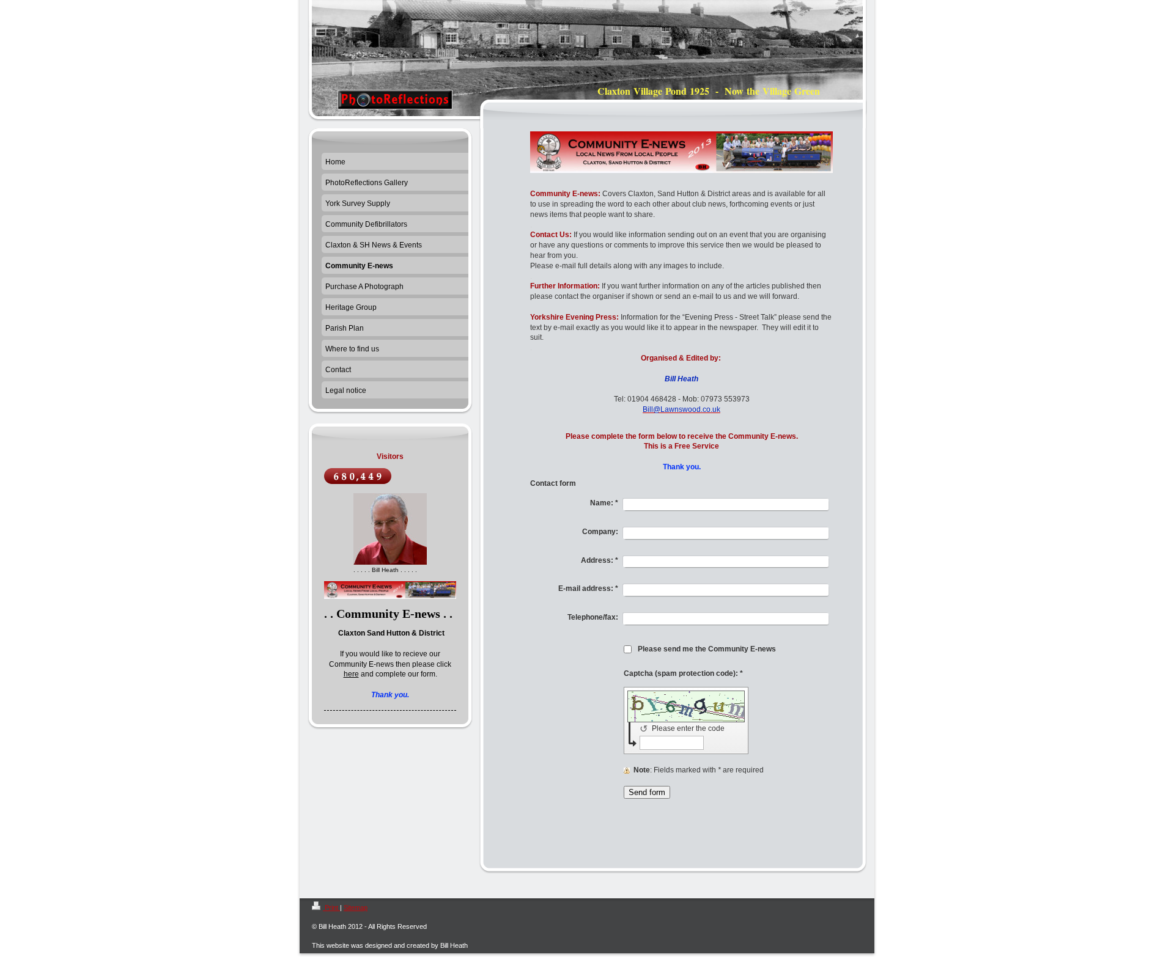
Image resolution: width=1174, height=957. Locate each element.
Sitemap (355, 907)
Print (331, 907)
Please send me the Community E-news (707, 649)
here (351, 674)
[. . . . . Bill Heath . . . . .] (390, 529)
